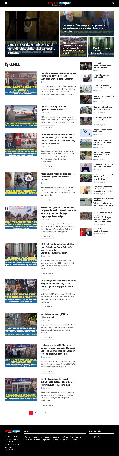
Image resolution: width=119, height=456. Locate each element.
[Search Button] (113, 3)
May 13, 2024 (46, 388)
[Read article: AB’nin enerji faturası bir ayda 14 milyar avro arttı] (86, 89)
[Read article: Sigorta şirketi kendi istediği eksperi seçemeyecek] (86, 110)
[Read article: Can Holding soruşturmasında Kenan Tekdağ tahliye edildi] (86, 66)
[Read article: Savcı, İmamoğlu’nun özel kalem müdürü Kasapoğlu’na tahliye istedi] (86, 190)
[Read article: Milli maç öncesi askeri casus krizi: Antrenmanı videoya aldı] (86, 143)
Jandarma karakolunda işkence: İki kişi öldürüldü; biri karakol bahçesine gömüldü (31, 48)
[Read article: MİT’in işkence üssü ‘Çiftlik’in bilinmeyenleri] (21, 324)
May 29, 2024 (46, 113)
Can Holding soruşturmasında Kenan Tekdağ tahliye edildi (102, 65)
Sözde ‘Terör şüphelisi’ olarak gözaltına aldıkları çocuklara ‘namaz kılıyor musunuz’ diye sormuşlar (58, 382)
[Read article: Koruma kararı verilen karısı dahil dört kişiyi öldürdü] (86, 155)
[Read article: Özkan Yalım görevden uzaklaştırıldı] (86, 78)
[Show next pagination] (50, 413)
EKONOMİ (55, 437)
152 (45, 413)
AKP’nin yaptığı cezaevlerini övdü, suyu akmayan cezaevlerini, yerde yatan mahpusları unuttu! (73, 48)
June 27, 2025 (13, 57)
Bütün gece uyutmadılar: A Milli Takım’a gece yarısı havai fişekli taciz (103, 177)
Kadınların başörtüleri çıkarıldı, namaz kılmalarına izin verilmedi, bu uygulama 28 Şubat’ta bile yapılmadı (58, 76)
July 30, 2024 (68, 35)
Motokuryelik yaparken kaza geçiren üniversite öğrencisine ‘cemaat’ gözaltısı (58, 177)
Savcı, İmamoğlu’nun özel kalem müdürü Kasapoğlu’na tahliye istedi (103, 189)
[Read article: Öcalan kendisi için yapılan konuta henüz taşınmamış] (86, 167)
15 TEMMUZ (28, 440)
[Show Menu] (6, 3)
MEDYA (55, 440)
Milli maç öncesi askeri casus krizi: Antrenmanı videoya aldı (102, 142)
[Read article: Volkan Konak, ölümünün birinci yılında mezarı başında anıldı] (86, 121)
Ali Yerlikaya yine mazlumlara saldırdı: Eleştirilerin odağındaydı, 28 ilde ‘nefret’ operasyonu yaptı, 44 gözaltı (58, 283)
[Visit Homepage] (59, 3)
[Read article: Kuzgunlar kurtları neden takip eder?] (86, 133)
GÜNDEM (27, 437)
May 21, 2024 (46, 256)
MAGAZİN (65, 440)
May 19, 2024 (46, 357)
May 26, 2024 (46, 219)
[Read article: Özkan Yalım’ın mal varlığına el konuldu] (86, 232)
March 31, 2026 (100, 70)
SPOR (38, 440)
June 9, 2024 (46, 82)
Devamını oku (49, 99)
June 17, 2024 (68, 57)
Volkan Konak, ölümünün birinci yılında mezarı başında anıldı (102, 120)
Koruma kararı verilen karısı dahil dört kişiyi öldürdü (101, 154)
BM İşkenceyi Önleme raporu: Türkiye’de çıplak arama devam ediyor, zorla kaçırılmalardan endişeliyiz (84, 28)
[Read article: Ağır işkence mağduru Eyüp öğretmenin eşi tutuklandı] (21, 116)
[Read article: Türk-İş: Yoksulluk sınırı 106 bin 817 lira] (86, 99)
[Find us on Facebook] (90, 437)
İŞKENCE (46, 440)
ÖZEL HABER (76, 437)
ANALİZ (36, 437)
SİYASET (46, 437)
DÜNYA (65, 437)
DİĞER (75, 440)
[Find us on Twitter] (95, 437)
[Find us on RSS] (99, 437)
